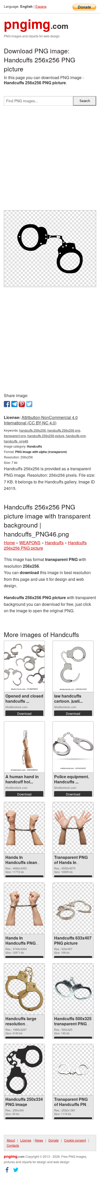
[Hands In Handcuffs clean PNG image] (24, 827)
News (39, 1140)
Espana (40, 6)
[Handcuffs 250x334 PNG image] (24, 1069)
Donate (53, 1140)
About (11, 1140)
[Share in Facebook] (7, 404)
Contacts (13, 1145)
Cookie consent (75, 1140)
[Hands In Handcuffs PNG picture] (24, 908)
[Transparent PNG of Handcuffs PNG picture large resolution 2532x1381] (73, 1069)
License (25, 1140)
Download (24, 713)
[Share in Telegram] (14, 404)
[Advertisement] (50, 160)
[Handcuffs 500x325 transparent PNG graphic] (73, 989)
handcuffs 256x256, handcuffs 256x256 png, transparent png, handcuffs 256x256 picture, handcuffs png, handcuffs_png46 (45, 435)
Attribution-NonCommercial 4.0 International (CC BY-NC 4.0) (41, 420)
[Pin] (22, 404)
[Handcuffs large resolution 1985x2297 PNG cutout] (24, 989)
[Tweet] (29, 404)
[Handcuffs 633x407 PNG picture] (73, 908)
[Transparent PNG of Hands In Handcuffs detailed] (73, 827)
